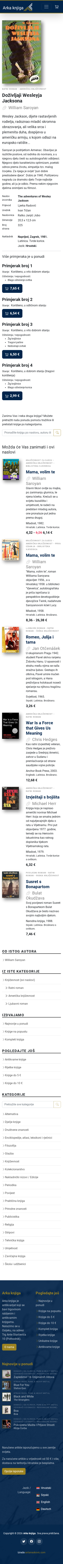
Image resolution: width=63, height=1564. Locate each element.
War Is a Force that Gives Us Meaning (39, 728)
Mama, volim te (40, 471)
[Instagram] (39, 1541)
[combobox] (28, 432)
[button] (57, 7)
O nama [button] (9, 1347)
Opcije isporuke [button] (13, 1471)
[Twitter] (23, 1541)
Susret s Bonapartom (38, 884)
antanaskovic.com (35, 1552)
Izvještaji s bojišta (42, 797)
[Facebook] (31, 1541)
